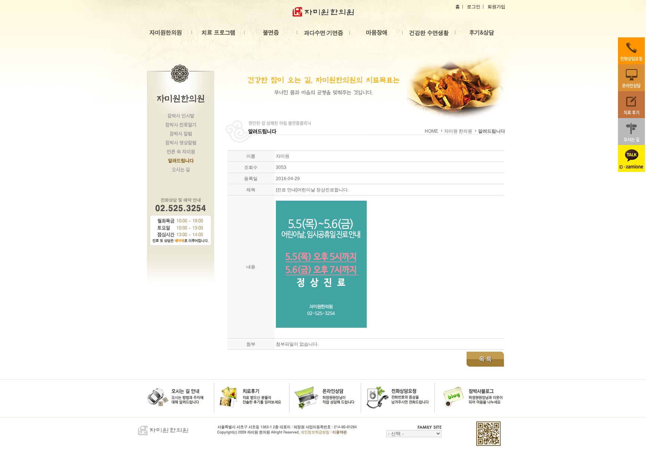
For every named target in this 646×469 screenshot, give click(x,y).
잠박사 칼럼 (181, 135)
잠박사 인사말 (181, 117)
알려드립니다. (181, 162)
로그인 (473, 6)
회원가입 (496, 6)
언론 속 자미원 (181, 153)
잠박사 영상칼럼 (181, 144)
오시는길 (181, 171)
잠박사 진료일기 (181, 126)
